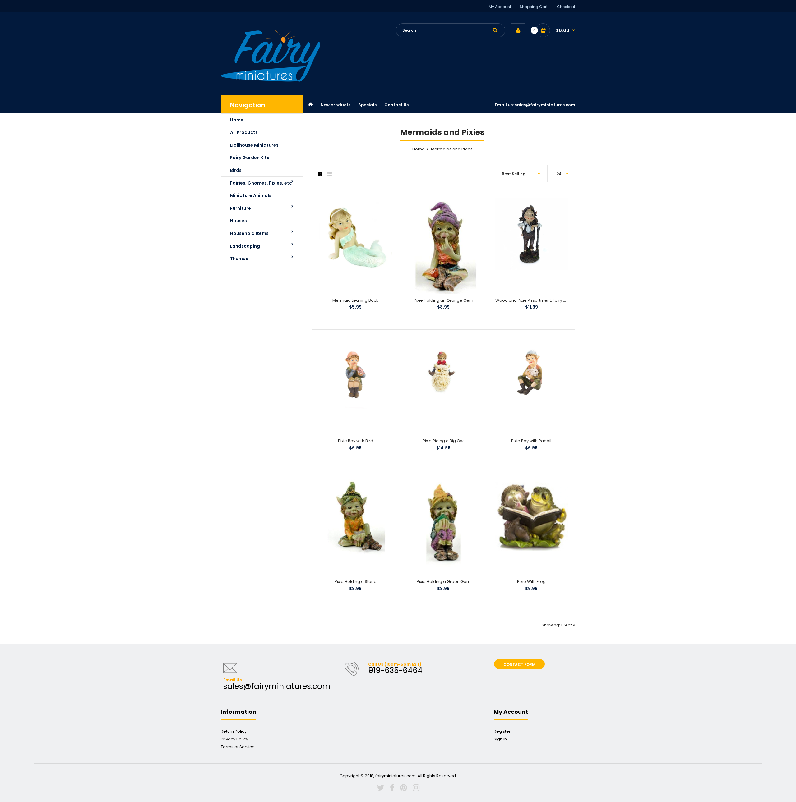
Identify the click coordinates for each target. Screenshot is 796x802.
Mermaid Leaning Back (355, 300)
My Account (500, 6)
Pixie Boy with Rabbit (531, 441)
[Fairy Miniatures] (270, 80)
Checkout (566, 6)
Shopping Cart (534, 6)
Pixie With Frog (531, 581)
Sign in (500, 739)
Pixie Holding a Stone (356, 581)
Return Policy (234, 731)
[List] (329, 174)
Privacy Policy (234, 739)
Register (502, 731)
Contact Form (519, 664)
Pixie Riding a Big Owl (444, 441)
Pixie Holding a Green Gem (443, 581)
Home (418, 149)
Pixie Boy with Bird (355, 441)
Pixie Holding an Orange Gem (443, 300)
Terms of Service (238, 747)
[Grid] (320, 174)
